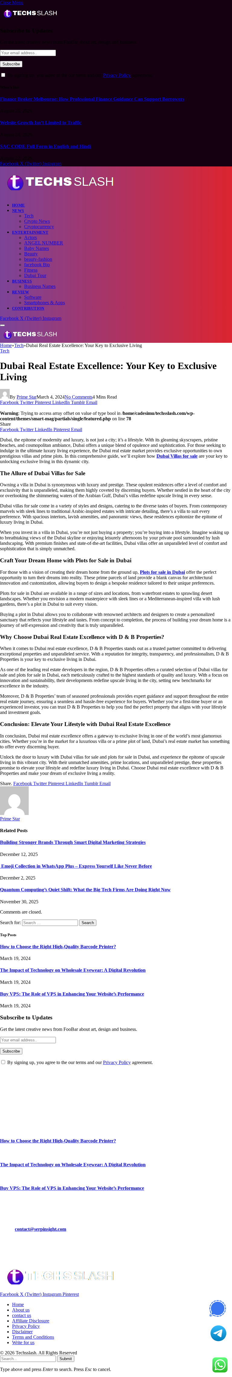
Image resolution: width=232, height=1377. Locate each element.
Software (32, 297)
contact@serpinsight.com (40, 1229)
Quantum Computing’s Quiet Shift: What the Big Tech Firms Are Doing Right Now (85, 889)
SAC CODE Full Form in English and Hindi (45, 146)
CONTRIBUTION (28, 308)
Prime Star (27, 397)
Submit (66, 1358)
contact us (21, 1315)
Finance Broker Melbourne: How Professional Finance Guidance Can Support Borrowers (92, 99)
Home (18, 205)
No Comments (78, 397)
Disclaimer (22, 1331)
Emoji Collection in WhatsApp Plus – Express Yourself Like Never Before (76, 866)
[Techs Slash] (60, 194)
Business (22, 281)
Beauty (31, 253)
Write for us (23, 1342)
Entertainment (30, 232)
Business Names (40, 286)
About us (21, 1309)
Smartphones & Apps (44, 302)
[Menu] (2, 325)
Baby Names (36, 248)
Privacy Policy (117, 75)
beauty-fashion (38, 259)
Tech (29, 215)
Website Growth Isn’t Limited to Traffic (40, 122)
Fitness (30, 270)
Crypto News (37, 221)
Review (20, 292)
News (18, 210)
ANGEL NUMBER (43, 242)
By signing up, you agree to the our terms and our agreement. (79, 75)
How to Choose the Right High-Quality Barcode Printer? (58, 946)
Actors (30, 237)
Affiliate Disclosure (30, 1320)
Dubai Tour (35, 275)
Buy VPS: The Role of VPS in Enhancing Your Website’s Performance (72, 993)
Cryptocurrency (39, 226)
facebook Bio (37, 264)
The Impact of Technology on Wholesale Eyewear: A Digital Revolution (73, 970)
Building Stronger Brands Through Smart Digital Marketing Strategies (73, 842)
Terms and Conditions (33, 1337)
